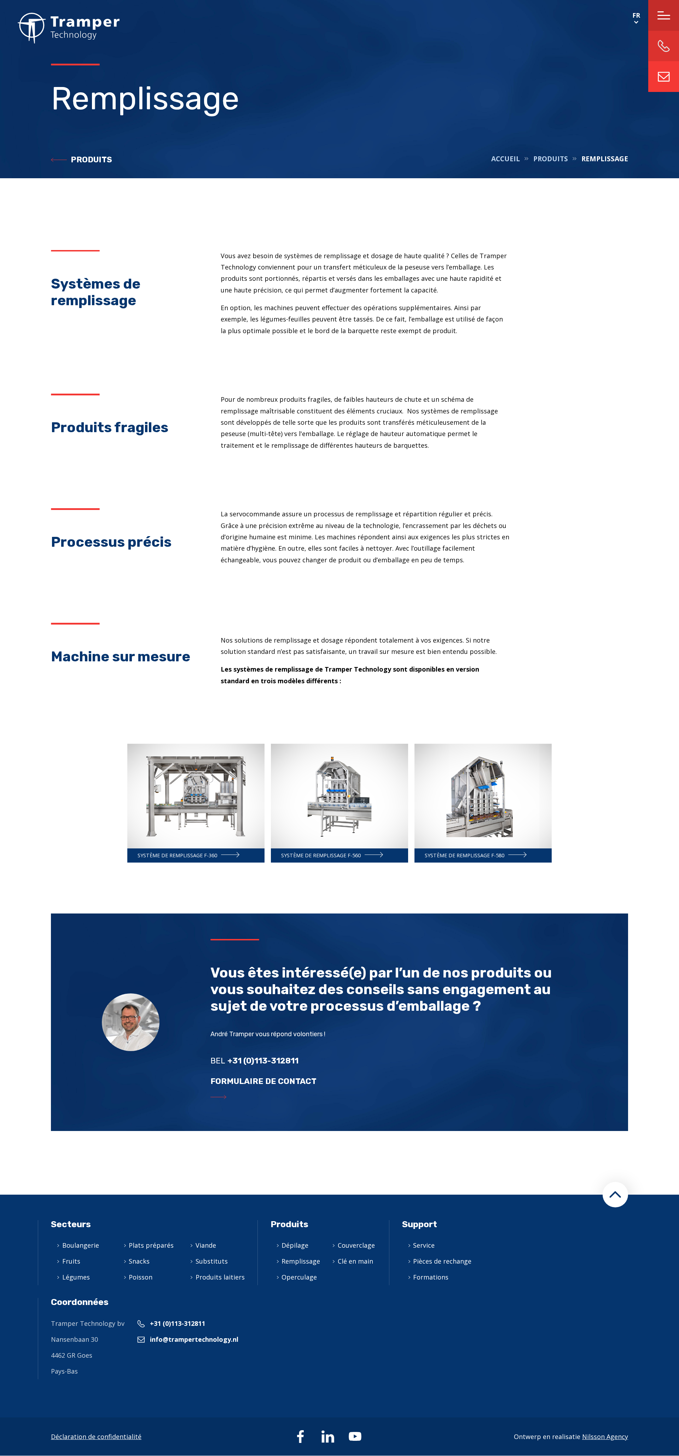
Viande (206, 1245)
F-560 (339, 803)
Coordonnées (80, 1302)
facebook (300, 1436)
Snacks (139, 1261)
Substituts (212, 1261)
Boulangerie (80, 1245)
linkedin (327, 1436)
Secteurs (71, 1224)
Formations (430, 1277)
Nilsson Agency (605, 1436)
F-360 (196, 803)
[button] (615, 1194)
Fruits (71, 1261)
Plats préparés (151, 1245)
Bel (254, 1061)
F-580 (483, 803)
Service (424, 1245)
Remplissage (301, 1261)
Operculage (299, 1277)
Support (419, 1224)
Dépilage (295, 1245)
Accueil (505, 158)
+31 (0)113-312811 (177, 1323)
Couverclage (356, 1245)
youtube (355, 1436)
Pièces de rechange (442, 1261)
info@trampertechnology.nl (663, 76)
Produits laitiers (220, 1277)
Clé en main (355, 1261)
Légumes (76, 1277)
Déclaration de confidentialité (96, 1436)
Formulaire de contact (263, 1081)
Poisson (140, 1277)
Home (60, 28)
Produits (91, 159)
